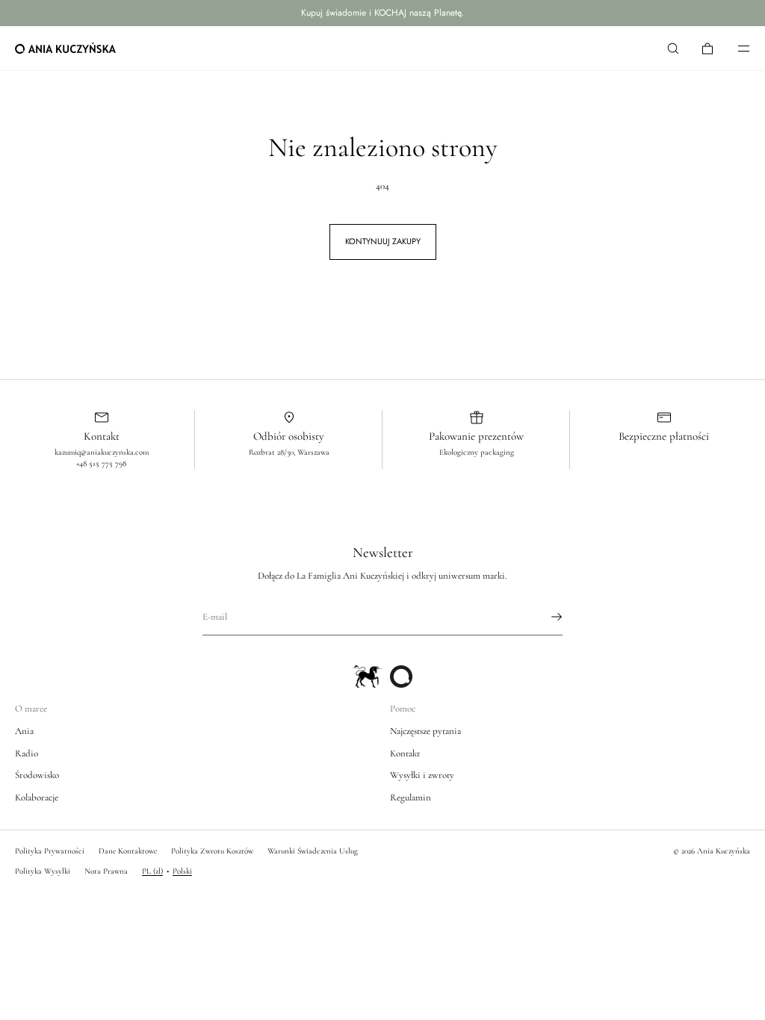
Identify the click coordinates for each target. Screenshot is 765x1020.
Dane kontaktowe (128, 851)
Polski (182, 871)
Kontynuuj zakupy (383, 241)
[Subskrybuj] (544, 617)
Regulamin (410, 797)
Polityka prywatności (49, 851)
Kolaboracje (36, 797)
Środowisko (37, 775)
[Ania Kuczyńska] (65, 48)
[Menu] (733, 48)
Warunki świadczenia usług (312, 851)
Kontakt (405, 753)
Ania (24, 731)
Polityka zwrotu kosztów (212, 851)
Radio (26, 753)
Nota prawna (106, 871)
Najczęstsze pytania (425, 731)
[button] (673, 48)
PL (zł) (152, 871)
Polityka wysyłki (42, 871)
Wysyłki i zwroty (422, 775)
